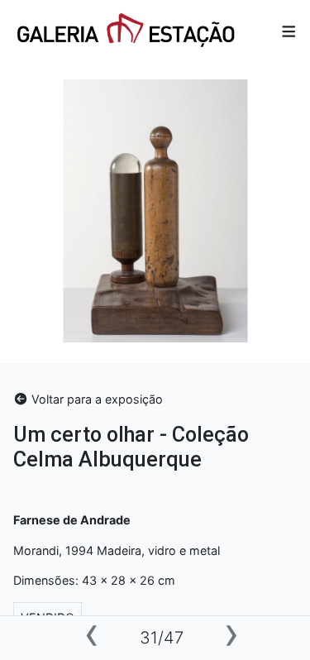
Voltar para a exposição (95, 399)
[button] (288, 32)
